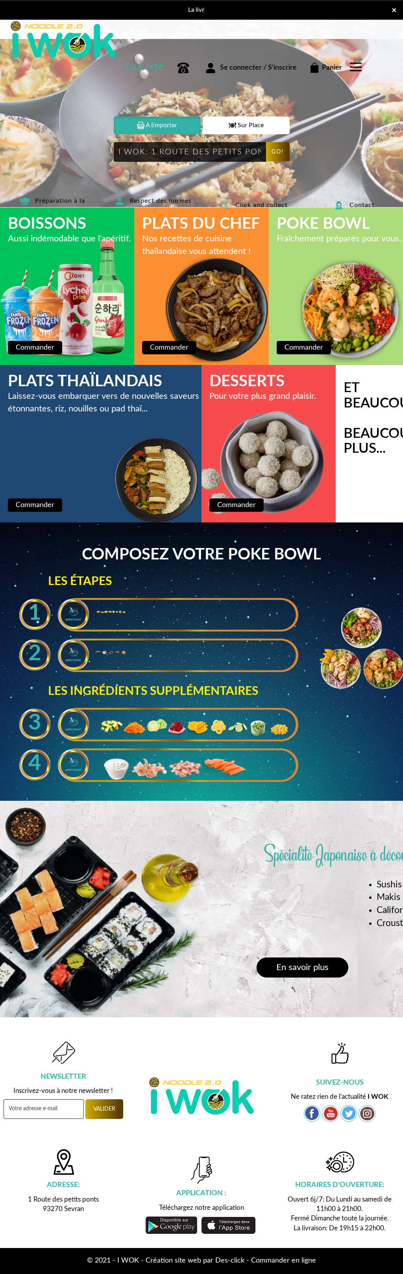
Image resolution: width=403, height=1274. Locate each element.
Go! (278, 152)
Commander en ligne (283, 1260)
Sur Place (250, 125)
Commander (35, 347)
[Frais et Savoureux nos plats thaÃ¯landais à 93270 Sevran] (335, 610)
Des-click (229, 1260)
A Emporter (160, 125)
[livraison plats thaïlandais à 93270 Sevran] (201, 1094)
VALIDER (104, 1109)
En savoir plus (302, 967)
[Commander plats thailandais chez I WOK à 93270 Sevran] (224, 205)
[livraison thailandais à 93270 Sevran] (71, 36)
